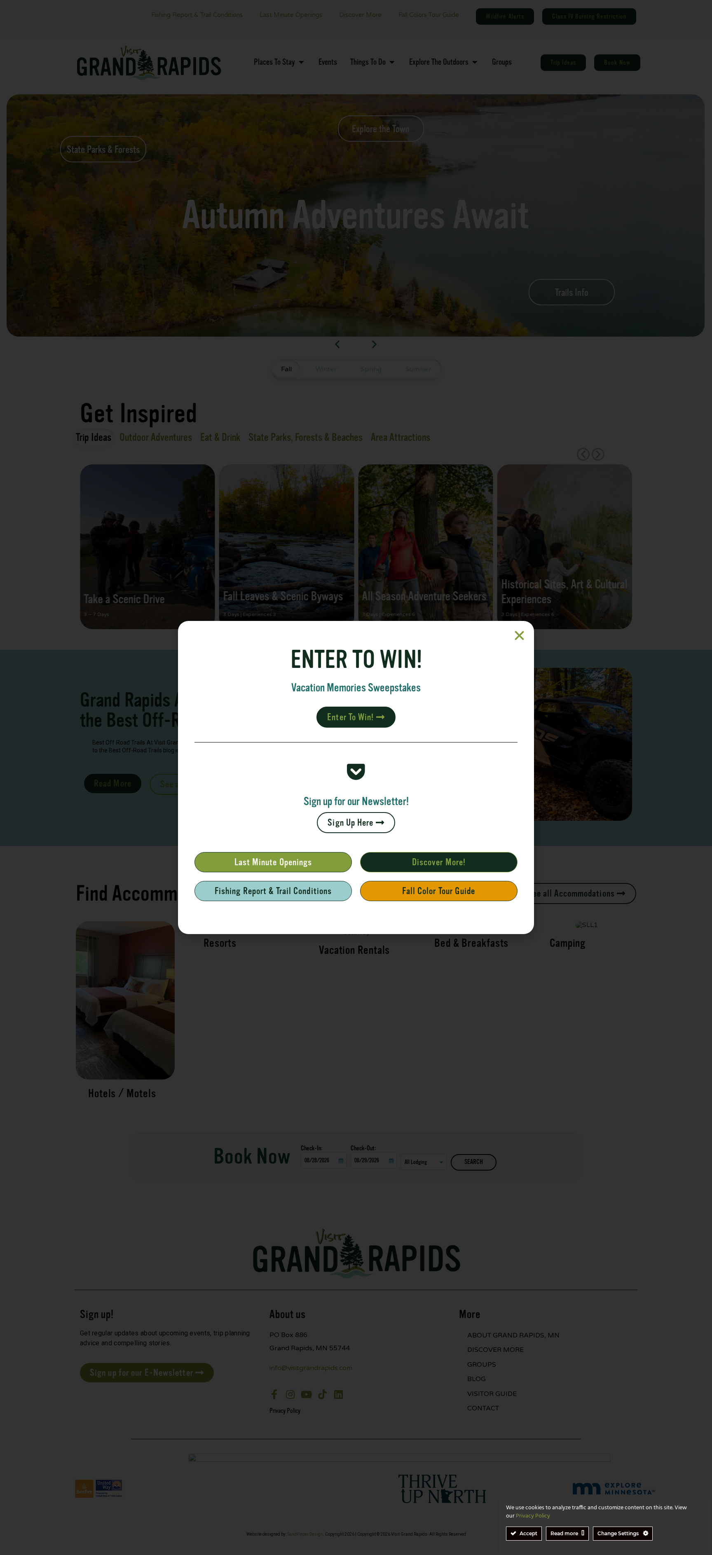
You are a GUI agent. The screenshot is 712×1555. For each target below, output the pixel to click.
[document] (356, 777)
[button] (519, 635)
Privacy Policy (533, 1516)
